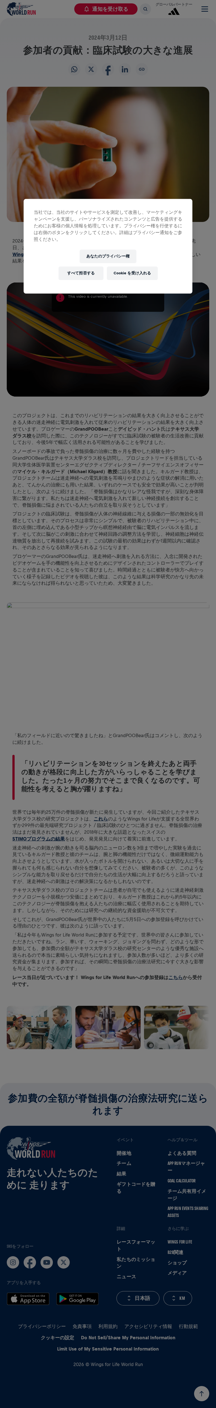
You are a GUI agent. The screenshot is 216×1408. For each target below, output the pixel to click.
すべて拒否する (81, 273)
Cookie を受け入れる (132, 273)
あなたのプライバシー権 (108, 256)
